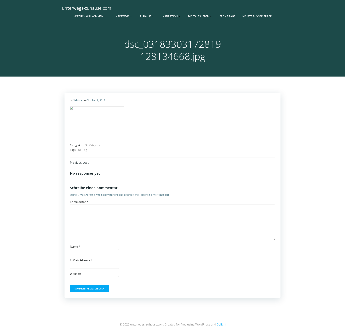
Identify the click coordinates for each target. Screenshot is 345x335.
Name (75, 247)
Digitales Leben (198, 16)
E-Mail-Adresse (81, 260)
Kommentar (79, 202)
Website (75, 274)
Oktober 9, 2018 (95, 100)
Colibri (221, 324)
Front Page (227, 16)
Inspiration (170, 16)
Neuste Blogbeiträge (257, 16)
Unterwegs (121, 16)
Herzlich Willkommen (88, 16)
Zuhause (145, 16)
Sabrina (77, 100)
